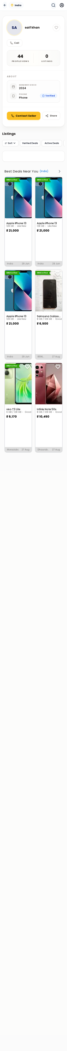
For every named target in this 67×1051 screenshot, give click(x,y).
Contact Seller (26, 116)
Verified (50, 95)
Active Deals (52, 143)
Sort (9, 143)
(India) (44, 171)
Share (53, 115)
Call (16, 42)
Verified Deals (30, 143)
